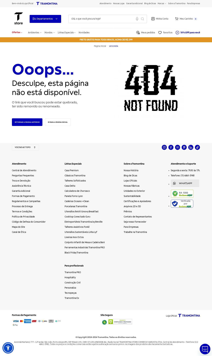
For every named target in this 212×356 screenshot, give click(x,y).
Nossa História (131, 170)
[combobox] (107, 19)
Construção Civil (72, 282)
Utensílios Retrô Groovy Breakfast (82, 211)
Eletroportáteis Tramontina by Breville (84, 222)
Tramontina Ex (72, 298)
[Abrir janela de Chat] (205, 349)
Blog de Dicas (150, 3)
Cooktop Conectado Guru (77, 216)
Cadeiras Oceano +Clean (77, 201)
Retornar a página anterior (27, 122)
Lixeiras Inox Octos (74, 237)
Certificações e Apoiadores (137, 201)
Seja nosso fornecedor (135, 222)
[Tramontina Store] (18, 18)
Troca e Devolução (21, 180)
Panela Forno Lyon (74, 196)
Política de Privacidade (23, 216)
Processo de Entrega (22, 206)
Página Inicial (100, 46)
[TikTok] (197, 149)
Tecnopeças (71, 293)
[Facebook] (171, 149)
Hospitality (70, 277)
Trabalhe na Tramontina (135, 232)
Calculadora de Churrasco (77, 191)
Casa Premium (72, 170)
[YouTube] (177, 149)
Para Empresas (193, 3)
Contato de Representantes (138, 216)
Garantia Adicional (134, 3)
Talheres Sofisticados (75, 180)
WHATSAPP (185, 183)
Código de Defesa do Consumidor (29, 222)
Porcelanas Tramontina (76, 206)
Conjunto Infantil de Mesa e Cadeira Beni (85, 242)
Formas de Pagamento (23, 196)
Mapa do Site (18, 227)
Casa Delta (70, 186)
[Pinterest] (184, 149)
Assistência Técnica (21, 186)
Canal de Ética (19, 232)
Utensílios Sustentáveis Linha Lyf (81, 232)
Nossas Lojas (119, 3)
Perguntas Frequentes (23, 175)
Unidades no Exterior (134, 191)
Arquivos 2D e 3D (132, 206)
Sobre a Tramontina (176, 3)
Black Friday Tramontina (76, 252)
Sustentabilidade (132, 196)
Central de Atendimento (24, 170)
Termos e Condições (22, 211)
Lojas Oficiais (130, 180)
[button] (8, 348)
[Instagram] (164, 149)
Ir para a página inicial (58, 122)
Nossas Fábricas (131, 186)
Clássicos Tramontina (75, 175)
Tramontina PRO (73, 272)
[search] (107, 19)
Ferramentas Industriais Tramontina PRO (85, 247)
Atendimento (105, 3)
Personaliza (70, 288)
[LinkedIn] (190, 149)
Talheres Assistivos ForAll (77, 227)
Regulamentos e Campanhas (26, 201)
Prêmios (128, 211)
